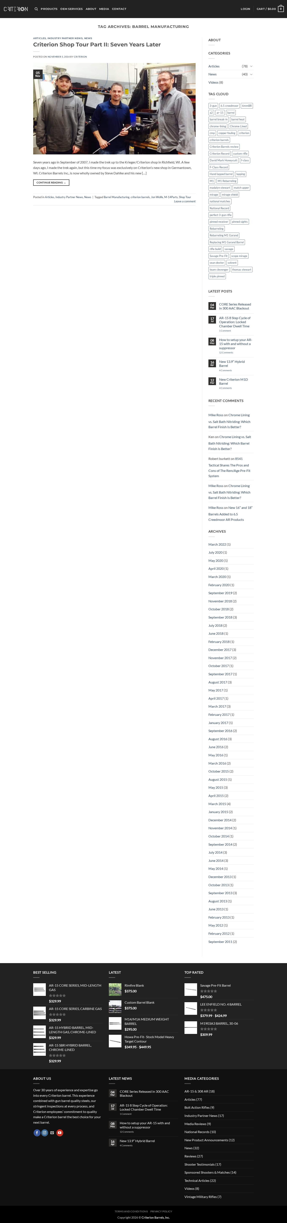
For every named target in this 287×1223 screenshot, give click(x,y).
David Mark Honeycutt (223, 160)
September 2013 (220, 893)
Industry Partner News (65, 38)
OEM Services (71, 9)
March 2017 (217, 706)
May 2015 (215, 787)
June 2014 (216, 860)
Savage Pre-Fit (219, 256)
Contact (119, 9)
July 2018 (215, 625)
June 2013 (216, 909)
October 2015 (218, 771)
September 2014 (220, 844)
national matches (220, 201)
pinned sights (240, 221)
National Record (219, 208)
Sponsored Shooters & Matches (207, 1172)
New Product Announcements (206, 1140)
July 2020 (215, 552)
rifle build (215, 249)
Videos (213, 82)
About (91, 9)
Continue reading (51, 182)
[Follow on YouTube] (59, 1132)
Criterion (80, 56)
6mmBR (247, 105)
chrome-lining (218, 126)
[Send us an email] (52, 1132)
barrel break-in (219, 119)
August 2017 (217, 682)
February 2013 (219, 917)
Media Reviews (195, 1124)
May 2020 (215, 560)
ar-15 (220, 112)
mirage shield (230, 194)
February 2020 (219, 585)
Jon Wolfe (157, 197)
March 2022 (217, 544)
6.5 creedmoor (229, 105)
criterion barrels (140, 197)
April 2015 (216, 796)
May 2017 (215, 690)
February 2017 (219, 714)
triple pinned (217, 276)
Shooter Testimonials (199, 1164)
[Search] (36, 9)
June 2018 (216, 633)
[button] (245, 9)
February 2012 (219, 933)
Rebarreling (217, 228)
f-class (245, 160)
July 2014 (215, 852)
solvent (232, 262)
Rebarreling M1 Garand (224, 235)
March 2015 (217, 804)
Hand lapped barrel (221, 174)
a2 (211, 112)
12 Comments (231, 352)
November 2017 (220, 658)
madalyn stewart (220, 187)
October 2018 (218, 609)
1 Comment (230, 330)
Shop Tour (185, 197)
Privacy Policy (161, 1211)
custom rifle (240, 153)
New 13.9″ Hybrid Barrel (232, 363)
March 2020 (217, 577)
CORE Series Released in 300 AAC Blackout (235, 306)
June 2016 (216, 747)
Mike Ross (215, 415)
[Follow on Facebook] (37, 1132)
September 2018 (220, 617)
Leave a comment (185, 201)
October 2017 (218, 666)
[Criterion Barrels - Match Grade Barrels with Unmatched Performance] (15, 9)
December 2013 (220, 877)
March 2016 (217, 763)
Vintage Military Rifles (200, 1197)
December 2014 (220, 820)
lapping (240, 174)
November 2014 (220, 828)
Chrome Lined (238, 126)
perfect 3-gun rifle (221, 215)
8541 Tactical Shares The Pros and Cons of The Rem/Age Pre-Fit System (229, 467)
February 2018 (219, 642)
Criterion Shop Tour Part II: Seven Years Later (97, 44)
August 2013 (217, 901)
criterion (244, 133)
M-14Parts (171, 197)
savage (229, 249)
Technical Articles (196, 1180)
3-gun (213, 105)
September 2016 (220, 731)
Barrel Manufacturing (116, 197)
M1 (212, 181)
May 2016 (215, 755)
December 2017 (220, 650)
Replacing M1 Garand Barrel (227, 242)
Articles (39, 38)
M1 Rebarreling (227, 181)
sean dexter (217, 262)
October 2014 (218, 836)
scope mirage (239, 256)
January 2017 (218, 723)
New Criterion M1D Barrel (233, 381)
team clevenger (219, 269)
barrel (230, 112)
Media (104, 9)
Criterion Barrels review (224, 146)
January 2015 (218, 812)
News (88, 38)
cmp (212, 133)
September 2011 (220, 942)
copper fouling (227, 133)
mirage (214, 194)
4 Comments (229, 370)
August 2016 (217, 739)
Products (49, 9)
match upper (241, 187)
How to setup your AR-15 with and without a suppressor (235, 344)
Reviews (190, 1156)
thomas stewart (241, 269)
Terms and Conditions (131, 1211)
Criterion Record (219, 153)
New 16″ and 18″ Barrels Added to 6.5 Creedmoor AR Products (230, 513)
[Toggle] (251, 65)
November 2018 (220, 601)
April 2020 (216, 568)
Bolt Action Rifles (197, 1107)
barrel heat (238, 119)
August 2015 (217, 779)
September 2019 (220, 593)
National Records (196, 1132)
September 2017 (220, 674)
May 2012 (215, 925)
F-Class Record (219, 167)
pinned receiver (219, 221)
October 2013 (218, 885)
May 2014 (215, 868)
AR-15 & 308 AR (196, 1091)
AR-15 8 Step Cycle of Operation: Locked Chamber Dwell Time (234, 322)
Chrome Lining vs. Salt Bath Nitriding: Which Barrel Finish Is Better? (229, 421)
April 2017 (216, 698)
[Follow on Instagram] (44, 1132)
